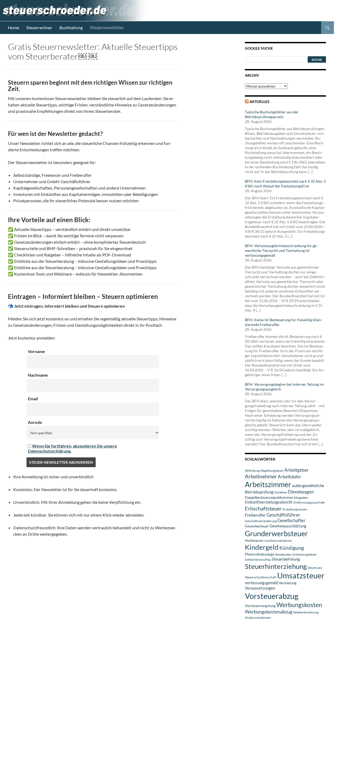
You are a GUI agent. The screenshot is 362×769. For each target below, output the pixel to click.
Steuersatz (314, 568)
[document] (95, 505)
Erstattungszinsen (294, 509)
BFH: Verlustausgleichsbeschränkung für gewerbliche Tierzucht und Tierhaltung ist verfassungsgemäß (281, 250)
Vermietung (288, 583)
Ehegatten (301, 498)
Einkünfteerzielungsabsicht (269, 502)
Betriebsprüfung (259, 491)
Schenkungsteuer (305, 554)
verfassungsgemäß (261, 583)
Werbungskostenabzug (268, 612)
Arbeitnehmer (261, 476)
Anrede (35, 422)
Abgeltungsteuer (272, 470)
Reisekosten (283, 554)
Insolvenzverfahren (278, 541)
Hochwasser (254, 540)
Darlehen (280, 492)
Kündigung (291, 548)
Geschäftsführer (283, 515)
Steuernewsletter (107, 27)
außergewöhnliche (308, 485)
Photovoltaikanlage (259, 554)
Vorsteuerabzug (271, 595)
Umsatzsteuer (301, 575)
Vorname (36, 351)
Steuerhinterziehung (276, 566)
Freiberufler (255, 515)
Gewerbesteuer (257, 526)
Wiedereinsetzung (306, 612)
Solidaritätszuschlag (258, 559)
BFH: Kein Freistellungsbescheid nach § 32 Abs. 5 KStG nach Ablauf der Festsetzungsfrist (285, 183)
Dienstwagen (301, 492)
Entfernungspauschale (309, 502)
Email (33, 398)
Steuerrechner (39, 27)
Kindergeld (262, 547)
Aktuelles (259, 101)
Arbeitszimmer (268, 484)
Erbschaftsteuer (263, 508)
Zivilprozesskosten (258, 618)
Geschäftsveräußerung (261, 521)
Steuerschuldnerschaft (260, 577)
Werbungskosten (299, 604)
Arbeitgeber (296, 470)
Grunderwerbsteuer (276, 533)
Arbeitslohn (289, 476)
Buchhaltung (71, 27)
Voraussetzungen (260, 588)
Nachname (38, 374)
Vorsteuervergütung (260, 606)
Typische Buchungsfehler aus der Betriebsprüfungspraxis (272, 114)
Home (13, 27)
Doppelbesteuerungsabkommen (269, 497)
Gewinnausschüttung (288, 525)
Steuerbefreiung (286, 559)
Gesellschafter (291, 520)
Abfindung (252, 470)
